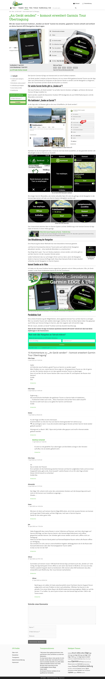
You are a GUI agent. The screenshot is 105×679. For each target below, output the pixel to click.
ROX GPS (75, 668)
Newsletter (15, 655)
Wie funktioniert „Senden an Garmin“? (18, 83)
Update (70, 672)
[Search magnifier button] (76, 8)
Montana (85, 664)
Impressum (15, 662)
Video (31, 8)
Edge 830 (77, 655)
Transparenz (15, 657)
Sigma (87, 668)
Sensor (79, 668)
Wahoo (79, 672)
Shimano (83, 668)
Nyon (88, 664)
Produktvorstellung (85, 666)
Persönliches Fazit (14, 90)
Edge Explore (82, 657)
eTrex (84, 659)
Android (70, 653)
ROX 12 (71, 668)
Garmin (69, 67)
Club (49, 8)
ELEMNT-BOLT (70, 658)
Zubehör (83, 672)
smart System (78, 670)
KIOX (76, 664)
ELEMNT (88, 657)
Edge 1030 (88, 655)
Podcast (35, 8)
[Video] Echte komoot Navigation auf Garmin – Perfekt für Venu (55, 232)
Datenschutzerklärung (18, 660)
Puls (69, 668)
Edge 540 (72, 655)
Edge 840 (82, 655)
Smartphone (71, 670)
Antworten (33, 383)
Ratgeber (21, 8)
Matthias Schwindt (38, 440)
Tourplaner (87, 670)
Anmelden (61, 344)
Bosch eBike (76, 653)
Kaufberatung (43, 8)
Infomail (39, 348)
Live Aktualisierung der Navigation (17, 85)
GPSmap (81, 661)
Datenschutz (53, 348)
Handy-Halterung (87, 661)
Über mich (15, 652)
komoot (75, 67)
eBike (83, 653)
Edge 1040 (71, 657)
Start (10, 11)
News (26, 8)
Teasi (83, 670)
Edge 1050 (76, 657)
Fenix (64, 67)
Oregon (70, 666)
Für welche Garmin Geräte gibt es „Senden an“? (17, 79)
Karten (73, 664)
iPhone (69, 664)
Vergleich (75, 672)
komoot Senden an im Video (16, 88)
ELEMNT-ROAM (77, 659)
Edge (55, 67)
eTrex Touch (87, 659)
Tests (14, 8)
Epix (59, 67)
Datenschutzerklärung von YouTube (82, 311)
